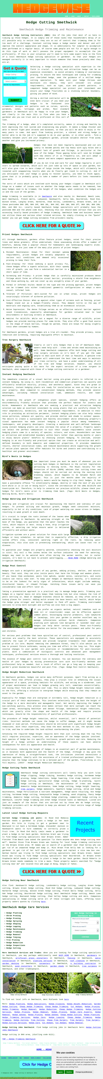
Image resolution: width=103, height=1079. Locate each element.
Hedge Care (39, 1017)
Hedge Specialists (36, 1004)
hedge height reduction (82, 688)
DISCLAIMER (96, 16)
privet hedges (35, 332)
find (11, 885)
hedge (98, 78)
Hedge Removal (28, 1009)
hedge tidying (46, 776)
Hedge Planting (17, 1004)
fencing (71, 958)
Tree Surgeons (47, 1058)
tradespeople (32, 969)
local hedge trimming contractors (82, 842)
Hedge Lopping (56, 1017)
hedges (67, 240)
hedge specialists (63, 207)
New (21, 1058)
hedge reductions (40, 778)
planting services (42, 961)
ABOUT (79, 16)
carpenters (44, 964)
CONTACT (86, 16)
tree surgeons (89, 966)
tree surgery (27, 789)
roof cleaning (77, 961)
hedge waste (65, 187)
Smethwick (47, 196)
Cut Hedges (76, 1007)
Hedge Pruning (92, 1007)
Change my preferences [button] (84, 1072)
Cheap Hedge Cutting (71, 1015)
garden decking (10, 964)
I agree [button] (60, 1072)
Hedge (5, 196)
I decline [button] (69, 1072)
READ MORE (73, 558)
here (43, 902)
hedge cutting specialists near (29, 837)
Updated (26, 1058)
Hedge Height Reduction (79, 1004)
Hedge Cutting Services (14, 1023)
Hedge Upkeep (19, 1015)
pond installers (23, 966)
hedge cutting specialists (87, 953)
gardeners (92, 955)
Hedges (37, 145)
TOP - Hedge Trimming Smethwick (19, 1039)
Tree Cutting (37, 1020)
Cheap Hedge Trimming (31, 1007)
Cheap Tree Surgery (57, 1020)
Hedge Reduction (48, 1009)
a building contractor (83, 964)
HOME (66, 16)
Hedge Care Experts (81, 1012)
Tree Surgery (76, 1020)
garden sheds (57, 966)
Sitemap (3, 1058)
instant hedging (24, 387)
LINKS (73, 16)
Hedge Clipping (56, 1004)
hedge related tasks (62, 800)
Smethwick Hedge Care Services (25, 907)
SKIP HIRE (64, 955)
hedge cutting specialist (59, 67)
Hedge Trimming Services (16, 1017)
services (56, 215)
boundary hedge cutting (69, 776)
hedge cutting (61, 781)
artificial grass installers (32, 958)
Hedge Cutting (21, 1020)
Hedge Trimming (10, 1009)
